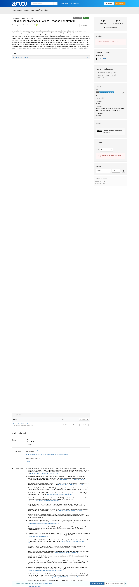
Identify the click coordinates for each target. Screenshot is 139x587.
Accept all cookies (97, 583)
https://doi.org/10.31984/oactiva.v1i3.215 (70, 484)
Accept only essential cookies (114, 583)
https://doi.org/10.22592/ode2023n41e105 (71, 479)
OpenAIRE (103, 59)
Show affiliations (84, 25)
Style (97, 149)
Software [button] (18, 451)
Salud (114, 72)
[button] (51, 57)
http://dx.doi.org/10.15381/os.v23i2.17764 (59, 494)
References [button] (19, 469)
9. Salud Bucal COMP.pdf (20, 424)
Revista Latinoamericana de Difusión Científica (30, 10)
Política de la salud (102, 78)
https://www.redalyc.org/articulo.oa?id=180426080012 (44, 523)
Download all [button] (85, 419)
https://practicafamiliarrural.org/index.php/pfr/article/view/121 (46, 570)
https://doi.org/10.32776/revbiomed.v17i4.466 (64, 577)
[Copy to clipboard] (123, 92)
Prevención (100, 75)
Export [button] (116, 171)
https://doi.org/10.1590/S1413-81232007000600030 (43, 501)
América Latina (110, 75)
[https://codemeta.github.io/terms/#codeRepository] (37, 451)
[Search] (55, 3)
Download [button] (85, 424)
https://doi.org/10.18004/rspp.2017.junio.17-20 (44, 473)
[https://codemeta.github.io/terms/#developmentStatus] (40, 458)
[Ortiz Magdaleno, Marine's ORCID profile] (37, 25)
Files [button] (17, 415)
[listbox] (106, 149)
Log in (110, 3)
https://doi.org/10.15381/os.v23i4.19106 (70, 510)
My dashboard (75, 3)
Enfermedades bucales (104, 72)
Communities (64, 3)
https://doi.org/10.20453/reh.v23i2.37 (39, 536)
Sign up (121, 3)
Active (28, 461)
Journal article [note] (77, 17)
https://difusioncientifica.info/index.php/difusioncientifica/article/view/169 (47, 454)
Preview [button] (76, 424)
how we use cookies (46, 583)
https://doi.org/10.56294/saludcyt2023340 (67, 552)
